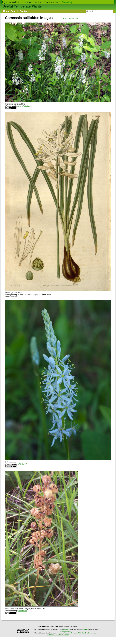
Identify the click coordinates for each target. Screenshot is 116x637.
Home (6, 11)
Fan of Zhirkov (24, 106)
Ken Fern (66, 629)
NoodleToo (22, 611)
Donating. (67, 2)
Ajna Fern (85, 629)
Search (14, 11)
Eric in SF (22, 464)
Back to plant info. (70, 18)
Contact (24, 11)
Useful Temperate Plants (22, 6)
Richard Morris (65, 631)
